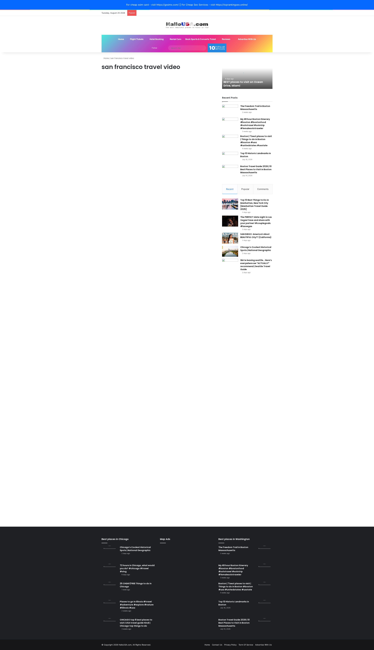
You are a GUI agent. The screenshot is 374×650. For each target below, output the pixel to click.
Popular (245, 189)
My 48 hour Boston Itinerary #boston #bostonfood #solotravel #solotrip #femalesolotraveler (255, 124)
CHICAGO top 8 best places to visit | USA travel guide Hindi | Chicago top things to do (136, 622)
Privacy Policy (230, 645)
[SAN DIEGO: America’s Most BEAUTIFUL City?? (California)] (230, 238)
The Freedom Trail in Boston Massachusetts (255, 108)
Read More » (111, 149)
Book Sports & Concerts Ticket (200, 39)
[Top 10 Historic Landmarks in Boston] (230, 157)
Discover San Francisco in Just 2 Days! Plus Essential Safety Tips (187, 87)
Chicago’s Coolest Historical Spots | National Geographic (255, 249)
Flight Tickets (136, 39)
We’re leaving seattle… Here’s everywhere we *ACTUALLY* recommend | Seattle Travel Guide (256, 265)
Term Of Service (246, 645)
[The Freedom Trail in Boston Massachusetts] (230, 110)
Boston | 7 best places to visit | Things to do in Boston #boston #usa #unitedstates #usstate (256, 141)
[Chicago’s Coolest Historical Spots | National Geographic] (230, 251)
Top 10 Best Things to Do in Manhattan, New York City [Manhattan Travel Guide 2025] (254, 204)
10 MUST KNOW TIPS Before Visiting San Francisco (128, 166)
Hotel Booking (156, 39)
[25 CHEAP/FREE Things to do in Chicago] (110, 590)
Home (121, 39)
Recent (229, 189)
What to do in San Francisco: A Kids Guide (125, 485)
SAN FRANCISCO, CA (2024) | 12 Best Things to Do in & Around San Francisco (188, 169)
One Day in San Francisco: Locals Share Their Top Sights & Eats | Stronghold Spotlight (127, 437)
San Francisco (109, 77)
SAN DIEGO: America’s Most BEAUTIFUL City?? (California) (255, 236)
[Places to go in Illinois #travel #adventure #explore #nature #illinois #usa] (110, 608)
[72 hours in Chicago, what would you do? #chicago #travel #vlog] (110, 572)
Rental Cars (175, 39)
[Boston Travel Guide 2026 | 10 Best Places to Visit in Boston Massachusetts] (230, 170)
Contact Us (217, 645)
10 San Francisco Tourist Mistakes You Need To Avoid (125, 87)
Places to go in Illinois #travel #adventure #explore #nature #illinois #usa (137, 604)
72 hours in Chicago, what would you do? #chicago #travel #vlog (137, 568)
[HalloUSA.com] (187, 25)
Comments (263, 189)
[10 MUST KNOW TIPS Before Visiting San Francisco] (129, 288)
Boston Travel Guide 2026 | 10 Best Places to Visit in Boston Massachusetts (256, 169)
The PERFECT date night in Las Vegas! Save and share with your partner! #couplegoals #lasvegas (256, 222)
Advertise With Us (247, 39)
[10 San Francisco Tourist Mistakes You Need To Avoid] (129, 119)
